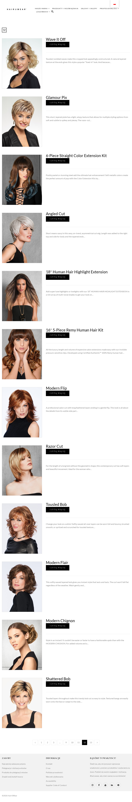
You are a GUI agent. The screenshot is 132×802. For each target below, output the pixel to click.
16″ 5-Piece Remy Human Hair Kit (74, 330)
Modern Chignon (60, 620)
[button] (52, 12)
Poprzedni (35, 742)
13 (91, 742)
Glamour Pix (56, 97)
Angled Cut (55, 213)
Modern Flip (56, 388)
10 (72, 742)
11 (78, 742)
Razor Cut (54, 446)
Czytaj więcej (57, 44)
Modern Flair (57, 562)
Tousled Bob (56, 504)
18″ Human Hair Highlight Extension (77, 271)
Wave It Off (55, 39)
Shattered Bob (58, 678)
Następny (97, 742)
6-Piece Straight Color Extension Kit (76, 155)
